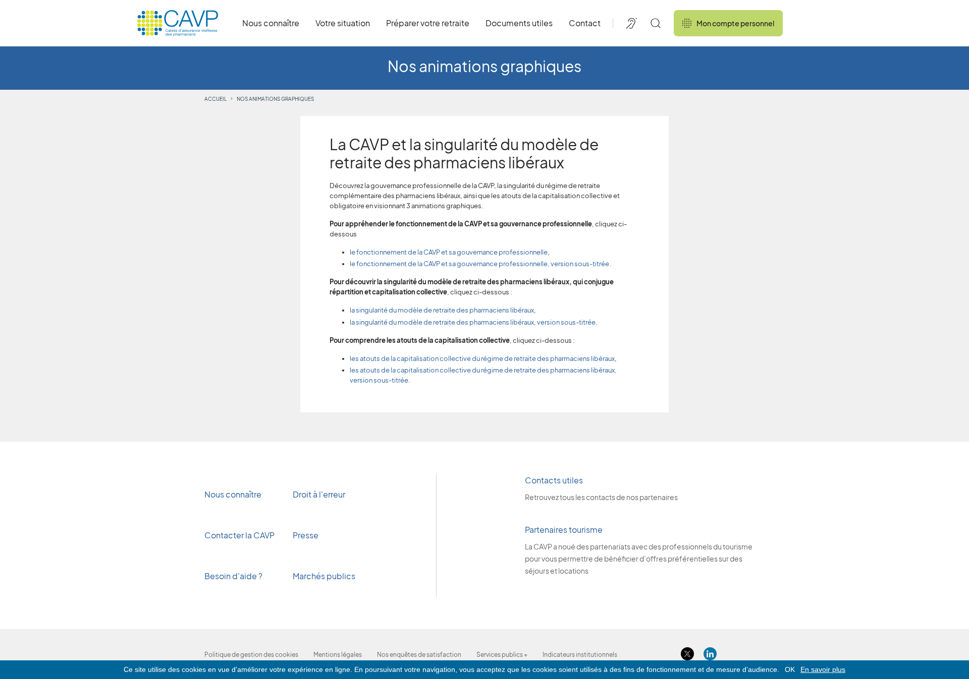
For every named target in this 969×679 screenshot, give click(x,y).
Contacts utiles (554, 480)
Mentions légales (337, 654)
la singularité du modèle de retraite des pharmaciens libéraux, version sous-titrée (473, 322)
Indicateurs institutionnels (580, 654)
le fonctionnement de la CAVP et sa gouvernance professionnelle (449, 252)
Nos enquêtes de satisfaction (419, 654)
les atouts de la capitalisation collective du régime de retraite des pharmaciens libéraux (482, 358)
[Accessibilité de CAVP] (631, 23)
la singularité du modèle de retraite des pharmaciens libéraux (442, 310)
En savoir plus (822, 669)
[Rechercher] (655, 23)
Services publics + (501, 654)
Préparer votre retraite (427, 23)
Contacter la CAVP (239, 535)
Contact (585, 23)
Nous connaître (270, 23)
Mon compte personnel (735, 23)
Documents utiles (519, 23)
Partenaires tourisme (564, 529)
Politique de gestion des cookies (251, 654)
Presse (306, 535)
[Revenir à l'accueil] (177, 23)
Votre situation (342, 23)
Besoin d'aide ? (233, 576)
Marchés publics (324, 576)
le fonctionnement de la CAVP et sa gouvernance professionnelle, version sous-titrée (479, 264)
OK (790, 669)
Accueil (215, 99)
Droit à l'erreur (319, 494)
